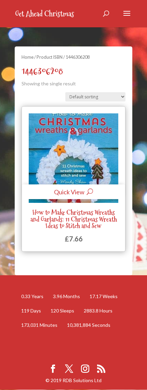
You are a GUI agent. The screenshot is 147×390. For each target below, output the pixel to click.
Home (28, 57)
